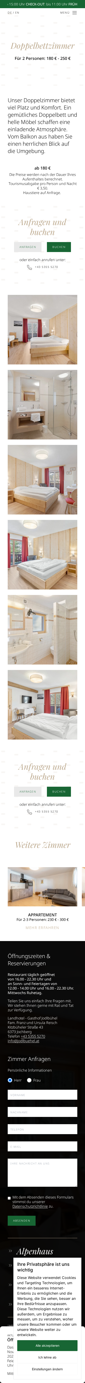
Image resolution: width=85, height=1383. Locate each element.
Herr (18, 1080)
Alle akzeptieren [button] (47, 1345)
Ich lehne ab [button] (47, 1357)
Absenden (21, 1221)
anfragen (27, 247)
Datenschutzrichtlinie (30, 1206)
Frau (37, 1080)
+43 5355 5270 (33, 1036)
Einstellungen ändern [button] (47, 1369)
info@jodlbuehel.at (23, 1040)
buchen (59, 247)
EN (17, 13)
